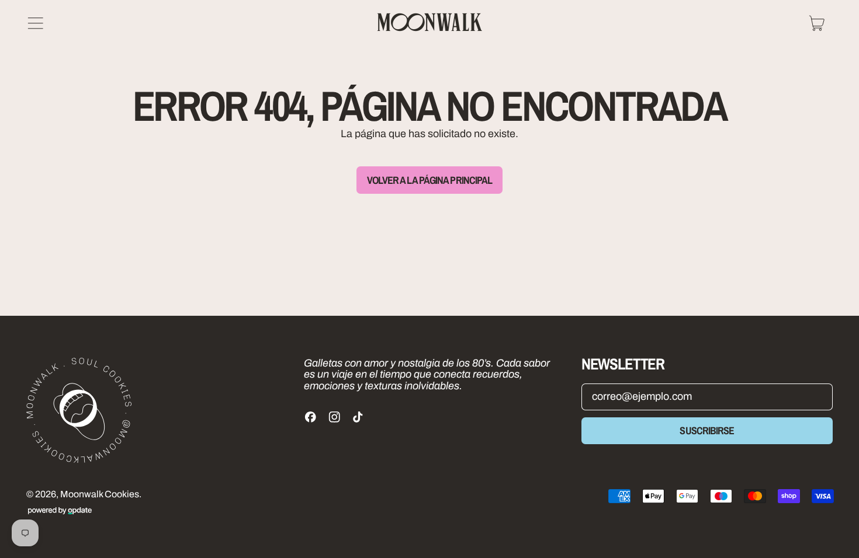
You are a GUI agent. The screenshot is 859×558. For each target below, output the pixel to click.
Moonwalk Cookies (99, 494)
